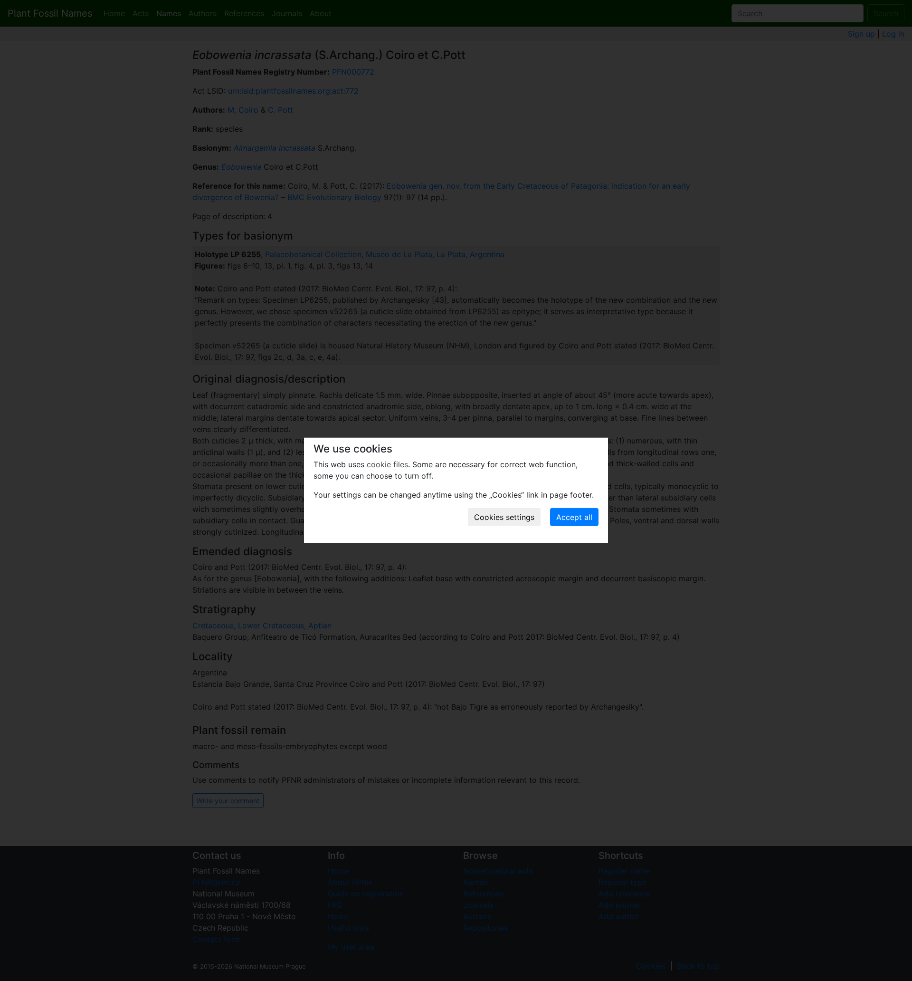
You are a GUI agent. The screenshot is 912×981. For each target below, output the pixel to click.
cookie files (387, 464)
